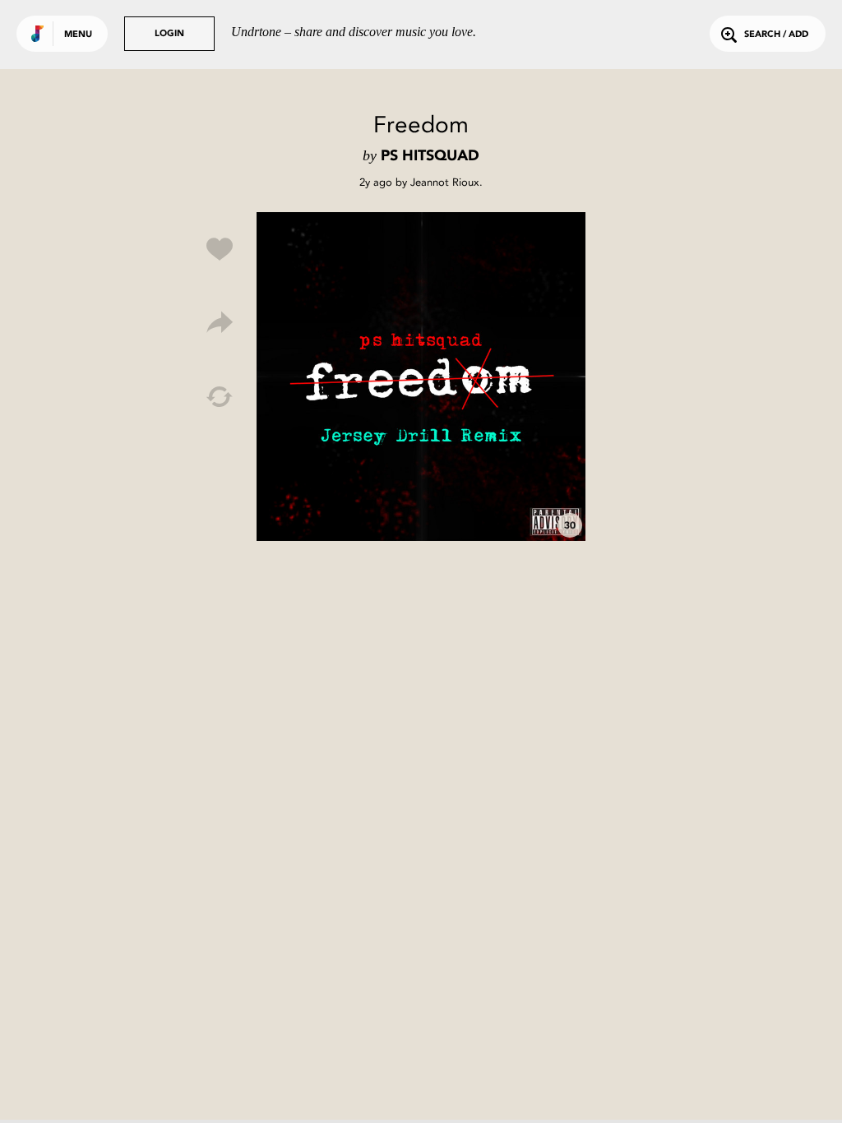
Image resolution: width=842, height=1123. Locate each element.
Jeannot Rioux (444, 182)
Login (169, 34)
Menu (78, 34)
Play (421, 376)
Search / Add (776, 34)
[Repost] (220, 397)
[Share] (220, 323)
